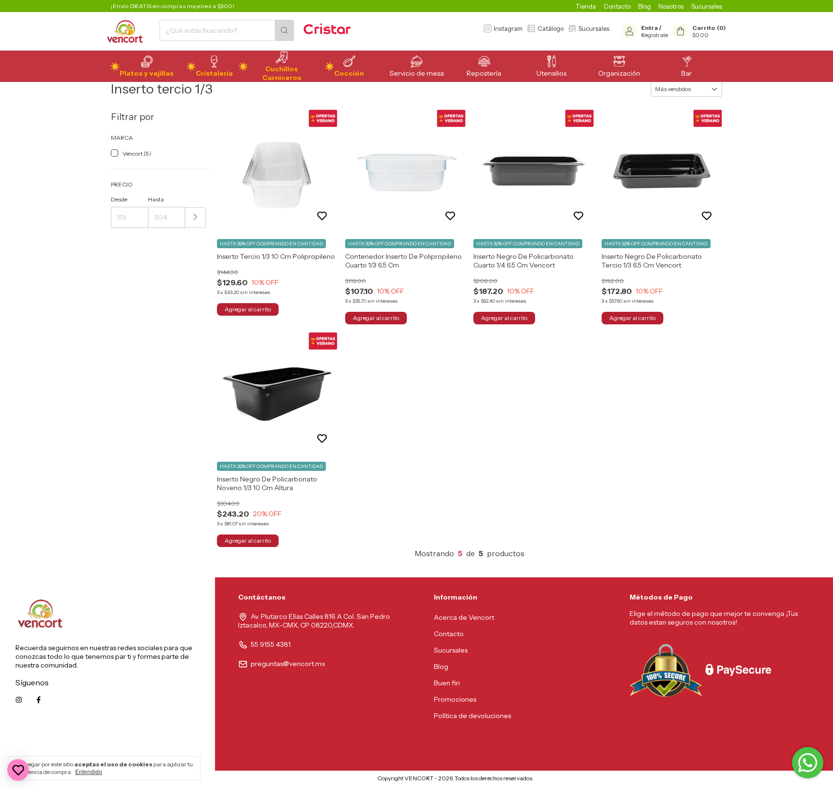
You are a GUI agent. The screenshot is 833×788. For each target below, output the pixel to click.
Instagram (508, 28)
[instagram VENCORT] (18, 699)
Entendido (88, 772)
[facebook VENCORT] (38, 699)
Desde (119, 199)
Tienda (586, 6)
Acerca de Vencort (464, 617)
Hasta (156, 199)
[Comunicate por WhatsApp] (807, 762)
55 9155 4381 (271, 644)
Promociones (455, 699)
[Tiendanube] (337, 780)
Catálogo (550, 28)
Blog (644, 6)
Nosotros (671, 6)
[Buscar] (284, 30)
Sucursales (706, 6)
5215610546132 (175, 743)
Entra (649, 27)
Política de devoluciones (472, 715)
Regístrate (654, 35)
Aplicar (195, 217)
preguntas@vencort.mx (288, 663)
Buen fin (447, 683)
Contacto (617, 6)
